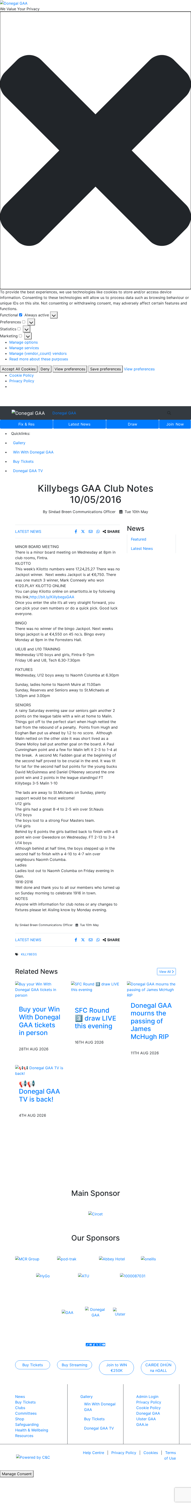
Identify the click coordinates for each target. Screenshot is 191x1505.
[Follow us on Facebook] (94, 1344)
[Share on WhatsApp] (99, 531)
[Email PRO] (90, 1344)
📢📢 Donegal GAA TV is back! (39, 1091)
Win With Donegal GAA (33, 452)
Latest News (28, 531)
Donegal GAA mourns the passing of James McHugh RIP (151, 1021)
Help (93, 1452)
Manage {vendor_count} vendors (38, 353)
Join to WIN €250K (116, 1368)
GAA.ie (142, 1424)
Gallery (19, 442)
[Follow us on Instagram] (100, 1344)
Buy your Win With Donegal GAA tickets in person (39, 1021)
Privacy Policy (21, 381)
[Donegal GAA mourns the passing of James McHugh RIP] (151, 989)
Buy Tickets (23, 461)
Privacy (123, 1452)
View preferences (70, 369)
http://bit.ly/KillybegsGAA (52, 597)
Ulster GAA (146, 1419)
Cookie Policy (21, 375)
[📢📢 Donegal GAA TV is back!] (39, 1070)
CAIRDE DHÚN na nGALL (158, 1368)
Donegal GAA (64, 413)
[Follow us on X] (97, 1344)
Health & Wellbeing (31, 1430)
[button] (95, 150)
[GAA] (67, 1312)
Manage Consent (17, 1473)
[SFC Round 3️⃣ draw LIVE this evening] (95, 986)
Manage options (23, 342)
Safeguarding (27, 1424)
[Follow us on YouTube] (103, 1344)
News (79, 424)
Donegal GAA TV (28, 470)
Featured (138, 539)
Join (175, 424)
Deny (45, 369)
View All (165, 972)
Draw (132, 424)
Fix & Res (26, 424)
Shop (19, 1419)
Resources (24, 1435)
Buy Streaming (74, 1365)
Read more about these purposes (38, 359)
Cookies (150, 1452)
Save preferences (105, 369)
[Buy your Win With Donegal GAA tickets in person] (39, 989)
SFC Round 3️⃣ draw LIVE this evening (95, 1018)
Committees (26, 1413)
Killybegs (29, 954)
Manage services (24, 347)
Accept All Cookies (19, 369)
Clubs (20, 1407)
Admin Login (147, 1396)
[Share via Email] (91, 531)
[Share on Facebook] (76, 531)
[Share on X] (83, 531)
